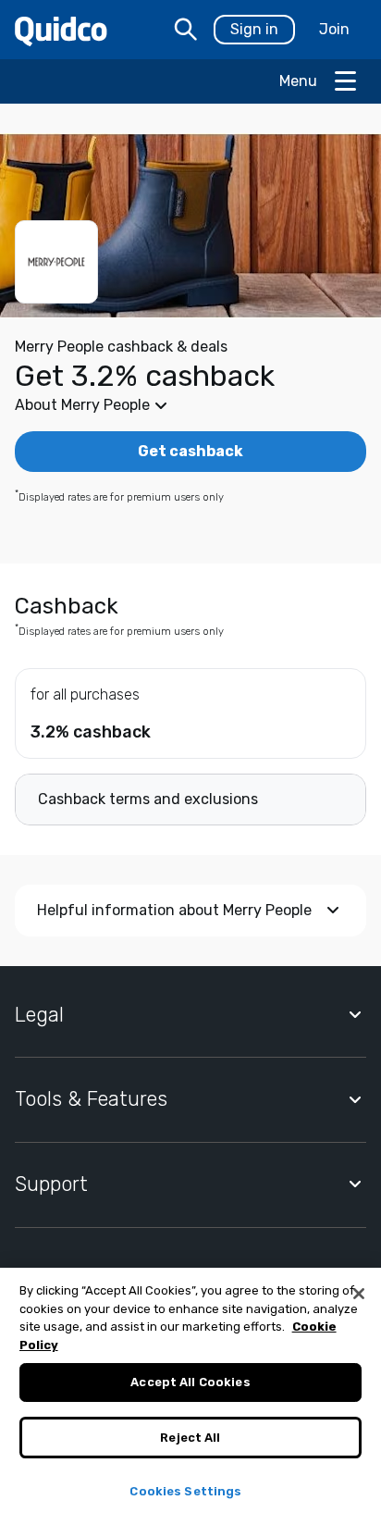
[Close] (358, 1293)
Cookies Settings (185, 1491)
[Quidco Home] (61, 30)
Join (334, 29)
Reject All (190, 1437)
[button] (190, 405)
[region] (190, 1396)
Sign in (254, 29)
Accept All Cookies (190, 1382)
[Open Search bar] (186, 30)
